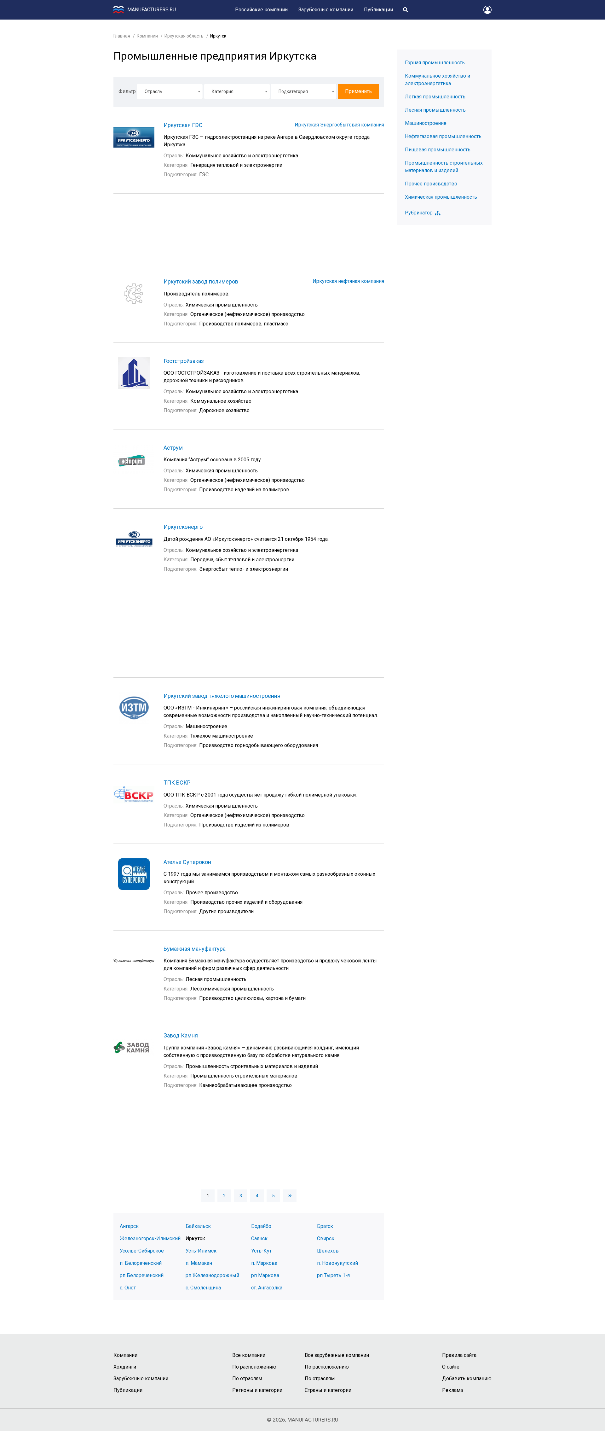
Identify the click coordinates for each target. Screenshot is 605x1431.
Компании (147, 35)
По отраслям (247, 1378)
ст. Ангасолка (266, 1288)
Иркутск (195, 1238)
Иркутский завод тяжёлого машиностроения (222, 695)
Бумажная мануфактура (195, 948)
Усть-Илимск (201, 1251)
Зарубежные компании (325, 10)
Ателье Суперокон (187, 862)
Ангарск (129, 1226)
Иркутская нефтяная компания (348, 281)
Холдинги (124, 1367)
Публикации (378, 10)
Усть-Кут (261, 1251)
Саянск (259, 1238)
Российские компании (261, 10)
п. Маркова (264, 1263)
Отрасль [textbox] (153, 91)
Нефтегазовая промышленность (443, 136)
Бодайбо (261, 1226)
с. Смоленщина (203, 1288)
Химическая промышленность (441, 197)
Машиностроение (426, 123)
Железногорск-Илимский (150, 1238)
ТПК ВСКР (177, 782)
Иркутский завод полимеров (201, 281)
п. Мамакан (199, 1263)
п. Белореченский (141, 1263)
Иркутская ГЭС (183, 125)
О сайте (450, 1367)
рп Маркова (265, 1275)
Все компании (248, 1355)
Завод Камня (181, 1035)
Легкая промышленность (435, 97)
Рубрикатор (419, 212)
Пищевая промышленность (437, 150)
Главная (121, 35)
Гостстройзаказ (184, 361)
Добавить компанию (467, 1378)
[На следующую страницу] (290, 1195)
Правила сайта (459, 1355)
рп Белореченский (142, 1275)
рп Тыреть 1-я (333, 1275)
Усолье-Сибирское (142, 1251)
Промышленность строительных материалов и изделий (444, 166)
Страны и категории (328, 1390)
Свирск (325, 1238)
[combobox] (170, 91)
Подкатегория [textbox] (293, 91)
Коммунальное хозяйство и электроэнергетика (437, 79)
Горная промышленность (435, 63)
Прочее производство (431, 184)
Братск (325, 1226)
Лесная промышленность (435, 110)
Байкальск (198, 1226)
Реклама (452, 1390)
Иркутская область (184, 35)
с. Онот (128, 1288)
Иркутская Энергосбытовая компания (339, 125)
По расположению (254, 1367)
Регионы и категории (257, 1390)
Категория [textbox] (222, 91)
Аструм (173, 447)
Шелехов (328, 1251)
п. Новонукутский (337, 1263)
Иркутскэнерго (183, 526)
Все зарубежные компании (337, 1355)
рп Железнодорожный (212, 1275)
